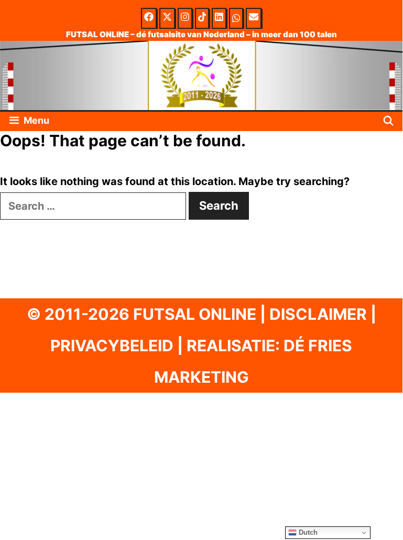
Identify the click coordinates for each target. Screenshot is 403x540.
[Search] (388, 121)
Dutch (307, 532)
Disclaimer (318, 314)
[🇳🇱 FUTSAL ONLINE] (201, 74)
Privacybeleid (111, 345)
